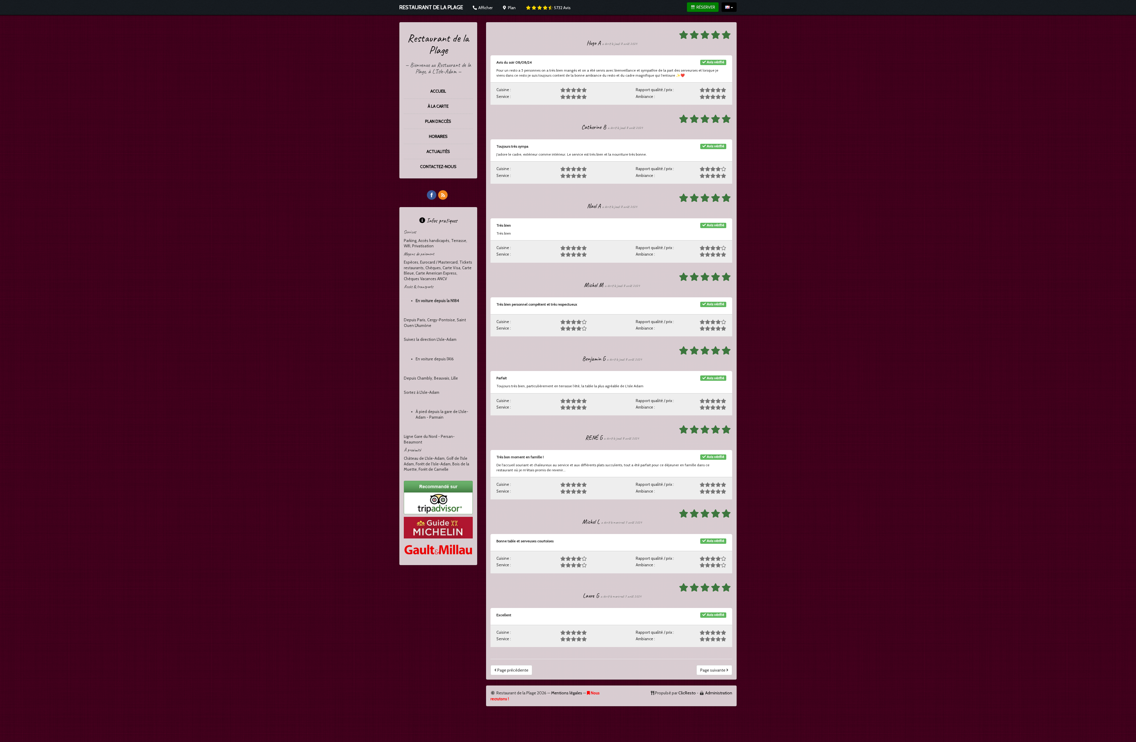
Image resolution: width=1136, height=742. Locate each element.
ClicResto (687, 693)
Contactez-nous (438, 166)
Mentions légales (566, 693)
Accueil (438, 91)
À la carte (438, 106)
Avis (562, 7)
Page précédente (512, 670)
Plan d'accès (438, 121)
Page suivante (713, 670)
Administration (718, 693)
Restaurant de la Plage (438, 44)
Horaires (438, 136)
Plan (511, 7)
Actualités (438, 151)
